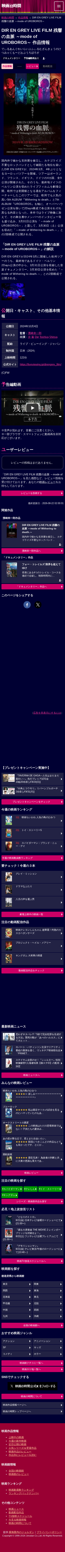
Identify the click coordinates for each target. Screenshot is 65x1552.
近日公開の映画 (17, 1444)
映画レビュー (31, 1172)
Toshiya (44, 336)
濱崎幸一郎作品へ (31, 550)
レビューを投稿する (31, 493)
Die (37, 336)
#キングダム (8, 1195)
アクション (9, 1341)
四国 (36, 1310)
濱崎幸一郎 (35, 333)
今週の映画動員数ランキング (17, 858)
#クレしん (29, 1189)
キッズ (37, 1347)
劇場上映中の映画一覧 (31, 914)
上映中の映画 (16, 1437)
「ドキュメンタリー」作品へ (31, 586)
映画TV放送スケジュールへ (31, 1261)
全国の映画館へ (31, 1325)
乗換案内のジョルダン (21, 1532)
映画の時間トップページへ (17, 1411)
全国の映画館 (16, 1470)
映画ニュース (16, 1509)
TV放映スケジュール (20, 1516)
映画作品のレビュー (20, 1451)
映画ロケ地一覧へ (31, 1369)
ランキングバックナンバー (24, 1493)
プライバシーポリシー (49, 1532)
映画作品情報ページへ (14, 1405)
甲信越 (6, 1303)
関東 (36, 1284)
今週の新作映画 (17, 1440)
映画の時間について (31, 1396)
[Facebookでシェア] (27, 604)
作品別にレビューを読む (22, 1455)
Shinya (53, 336)
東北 (36, 1297)
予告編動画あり (31, 58)
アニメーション (42, 1341)
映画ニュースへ (31, 1075)
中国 (5, 1310)
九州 (5, 1316)
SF (4, 1347)
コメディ (7, 1354)
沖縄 (36, 1316)
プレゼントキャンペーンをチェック (31, 801)
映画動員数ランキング (21, 1489)
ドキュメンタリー (11, 58)
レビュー (31, 66)
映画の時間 (7, 17)
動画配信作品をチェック (31, 970)
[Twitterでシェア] (38, 604)
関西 (5, 1290)
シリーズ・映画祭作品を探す (31, 1201)
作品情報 (23, 17)
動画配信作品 (16, 1512)
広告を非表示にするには (47, 712)
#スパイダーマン (11, 1189)
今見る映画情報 (17, 1519)
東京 (5, 1284)
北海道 (6, 1297)
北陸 (36, 1303)
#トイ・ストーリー (49, 1189)
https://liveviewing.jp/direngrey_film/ (40, 364)
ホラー (37, 1354)
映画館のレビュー (19, 1474)
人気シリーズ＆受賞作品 (22, 1447)
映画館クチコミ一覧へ (31, 1363)
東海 (36, 1290)
